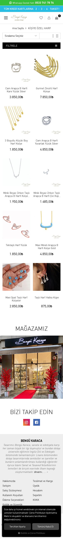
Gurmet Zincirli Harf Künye (46, 90)
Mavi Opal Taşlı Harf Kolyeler (16, 299)
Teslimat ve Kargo (43, 480)
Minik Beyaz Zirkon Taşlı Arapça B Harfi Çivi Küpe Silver (46, 194)
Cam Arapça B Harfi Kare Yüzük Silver (16, 90)
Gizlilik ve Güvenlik (13, 504)
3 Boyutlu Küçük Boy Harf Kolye (16, 142)
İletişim (7, 485)
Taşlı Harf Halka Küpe (47, 297)
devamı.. (39, 471)
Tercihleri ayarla (17, 526)
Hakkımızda (9, 480)
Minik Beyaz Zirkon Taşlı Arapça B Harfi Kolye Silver (16, 194)
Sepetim (37, 495)
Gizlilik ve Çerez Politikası (33, 533)
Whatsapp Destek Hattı (33, 3)
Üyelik (36, 485)
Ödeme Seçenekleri (13, 499)
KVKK (36, 499)
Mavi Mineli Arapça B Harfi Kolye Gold (46, 246)
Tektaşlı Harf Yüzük (16, 245)
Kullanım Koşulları (13, 495)
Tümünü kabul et (45, 526)
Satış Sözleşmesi (12, 490)
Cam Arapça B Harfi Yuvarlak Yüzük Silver (46, 142)
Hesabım (38, 490)
